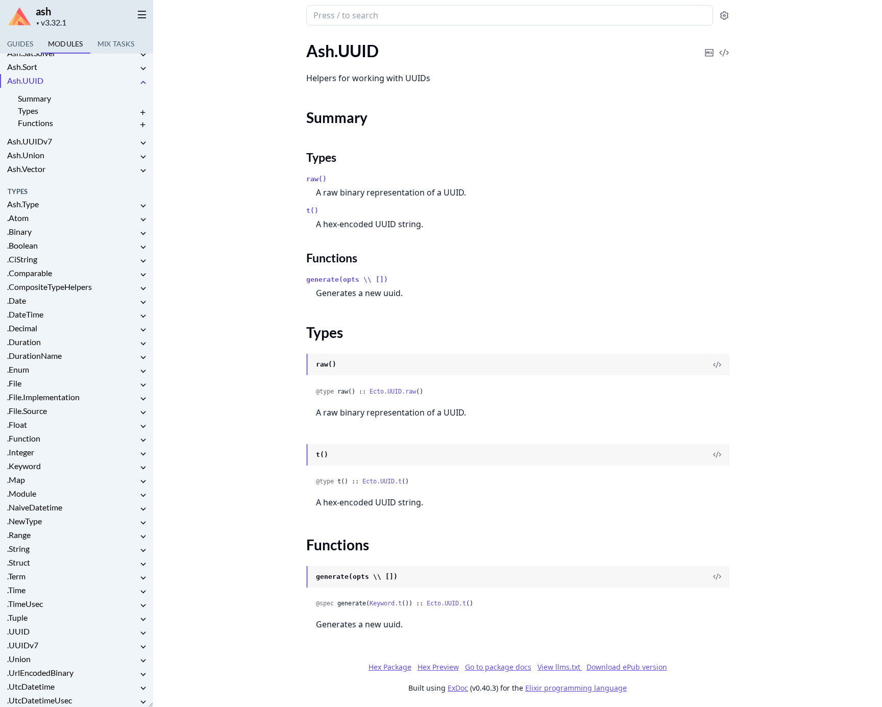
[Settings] (724, 15)
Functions (35, 123)
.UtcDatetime (31, 686)
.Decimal (22, 328)
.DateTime (25, 314)
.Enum (18, 369)
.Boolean (22, 245)
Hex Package (390, 667)
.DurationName (34, 355)
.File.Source (27, 411)
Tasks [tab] (116, 43)
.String (18, 548)
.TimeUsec (25, 603)
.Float (17, 424)
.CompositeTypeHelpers (49, 286)
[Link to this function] (296, 577)
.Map (16, 479)
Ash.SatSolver (31, 53)
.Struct (18, 562)
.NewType (24, 521)
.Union (19, 659)
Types (28, 110)
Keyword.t (386, 603)
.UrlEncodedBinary (40, 672)
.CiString (22, 259)
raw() (316, 179)
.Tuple (17, 617)
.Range (19, 535)
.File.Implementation (43, 397)
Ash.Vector (26, 169)
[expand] (143, 55)
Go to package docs (498, 667)
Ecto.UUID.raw (393, 391)
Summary (34, 98)
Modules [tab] (65, 43)
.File (14, 383)
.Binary (19, 231)
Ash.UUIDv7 (29, 141)
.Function (23, 438)
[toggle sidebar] (140, 14)
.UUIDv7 (22, 645)
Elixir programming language (576, 688)
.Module (21, 493)
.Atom (18, 218)
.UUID (18, 631)
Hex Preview (438, 667)
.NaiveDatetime (34, 507)
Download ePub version (626, 667)
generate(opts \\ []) (347, 279)
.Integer (20, 452)
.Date (16, 300)
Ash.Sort (22, 66)
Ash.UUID (25, 80)
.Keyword (24, 466)
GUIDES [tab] (20, 43)
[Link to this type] (296, 365)
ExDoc (458, 688)
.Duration (24, 342)
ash (43, 11)
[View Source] (724, 46)
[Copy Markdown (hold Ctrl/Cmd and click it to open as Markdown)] (709, 46)
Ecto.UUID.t (382, 481)
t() (312, 210)
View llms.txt (559, 667)
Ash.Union (25, 155)
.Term (16, 576)
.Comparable (29, 273)
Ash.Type (23, 204)
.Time (16, 590)
